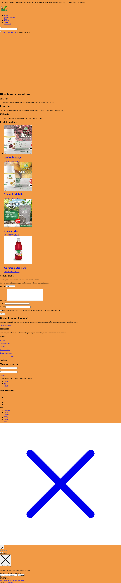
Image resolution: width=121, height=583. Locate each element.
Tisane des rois (4, 340)
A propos (6, 20)
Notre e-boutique (5, 350)
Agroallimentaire (11, 32)
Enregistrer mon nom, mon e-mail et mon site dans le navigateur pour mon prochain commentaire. (31, 310)
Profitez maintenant (6, 325)
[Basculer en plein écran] (2, 550)
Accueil (6, 15)
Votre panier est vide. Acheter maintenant (12, 580)
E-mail (2, 307)
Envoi (2, 314)
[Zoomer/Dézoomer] (1, 550)
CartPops (10, 582)
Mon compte (7, 24)
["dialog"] (60, 568)
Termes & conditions (6, 353)
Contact (6, 22)
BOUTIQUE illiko (9, 17)
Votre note (3, 286)
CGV (1, 356)
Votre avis (3, 300)
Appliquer (21, 575)
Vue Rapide (16, 161)
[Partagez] (4, 550)
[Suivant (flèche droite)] (2, 552)
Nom (2, 303)
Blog (5, 19)
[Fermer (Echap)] (6, 550)
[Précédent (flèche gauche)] (1, 552)
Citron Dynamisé (5, 343)
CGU (13, 356)
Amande (2, 346)
